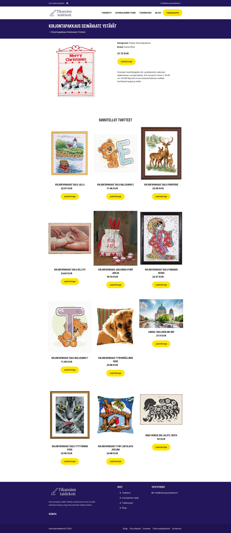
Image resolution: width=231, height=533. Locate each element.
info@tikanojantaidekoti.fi (170, 3)
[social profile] (67, 3)
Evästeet (146, 528)
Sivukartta (176, 528)
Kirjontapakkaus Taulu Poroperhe (161, 184)
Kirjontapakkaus (143, 43)
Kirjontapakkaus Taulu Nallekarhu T (69, 357)
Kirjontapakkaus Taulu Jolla (69, 184)
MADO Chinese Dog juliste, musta (161, 435)
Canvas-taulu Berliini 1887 (161, 331)
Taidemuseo (145, 12)
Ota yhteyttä (135, 528)
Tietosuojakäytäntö (161, 528)
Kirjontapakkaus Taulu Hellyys (69, 269)
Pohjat (132, 43)
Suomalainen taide (125, 12)
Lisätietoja (126, 61)
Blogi (158, 12)
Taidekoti (106, 12)
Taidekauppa (172, 13)
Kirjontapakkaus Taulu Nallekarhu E (115, 184)
